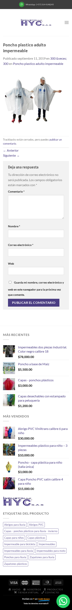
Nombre (14, 226)
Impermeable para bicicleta (19, 544)
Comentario (16, 191)
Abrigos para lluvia (14, 524)
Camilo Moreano (44, 599)
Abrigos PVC (36, 524)
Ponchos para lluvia (15, 557)
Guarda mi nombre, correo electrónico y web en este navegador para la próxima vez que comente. (36, 288)
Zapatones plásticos (15, 563)
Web (11, 263)
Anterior (11, 150)
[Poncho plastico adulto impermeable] (33, 101)
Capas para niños (14, 537)
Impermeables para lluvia (18, 550)
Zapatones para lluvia (42, 557)
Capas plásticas (36, 537)
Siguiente (11, 155)
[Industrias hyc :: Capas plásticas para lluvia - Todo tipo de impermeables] (36, 22)
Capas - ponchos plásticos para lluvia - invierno (30, 531)
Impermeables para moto (51, 550)
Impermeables (47, 544)
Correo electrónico (20, 245)
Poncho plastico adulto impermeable (38, 63)
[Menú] (66, 22)
